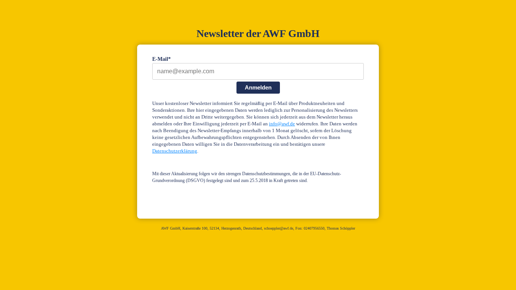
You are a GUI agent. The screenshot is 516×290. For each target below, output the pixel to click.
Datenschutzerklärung (174, 151)
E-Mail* (161, 59)
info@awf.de (282, 123)
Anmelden (258, 87)
